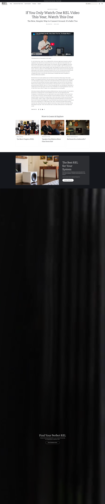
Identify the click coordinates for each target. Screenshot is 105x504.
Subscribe (63, 260)
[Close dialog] (72, 237)
